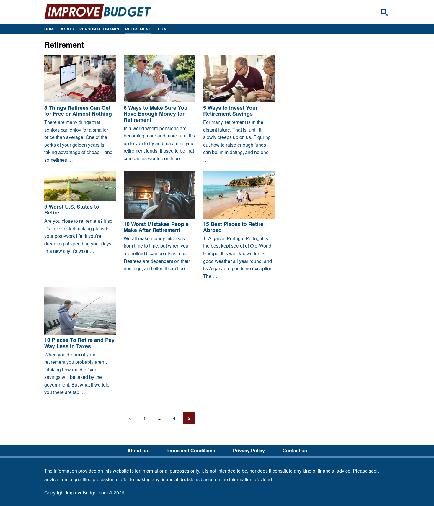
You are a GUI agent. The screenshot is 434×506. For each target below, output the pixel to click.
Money (68, 29)
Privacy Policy (249, 450)
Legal (162, 29)
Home (50, 29)
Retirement (138, 29)
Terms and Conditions (190, 450)
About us (137, 450)
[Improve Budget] (98, 18)
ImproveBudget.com (87, 492)
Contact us (295, 450)
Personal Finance (100, 29)
